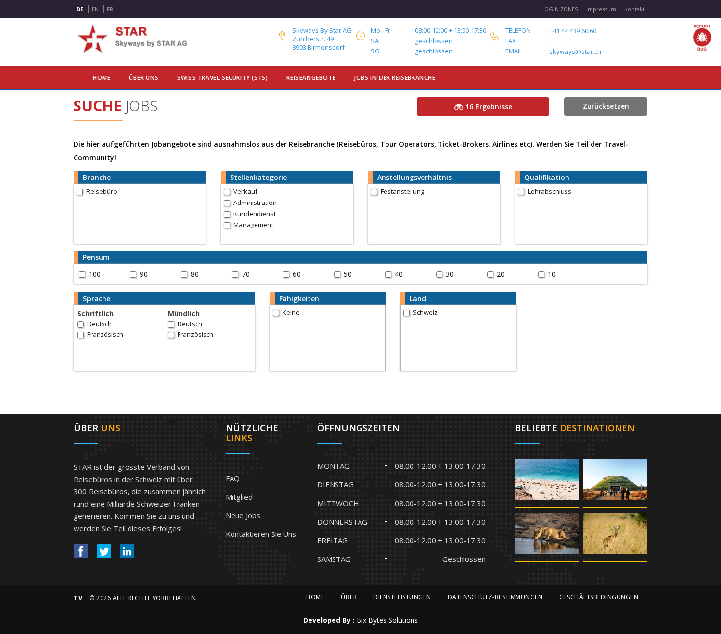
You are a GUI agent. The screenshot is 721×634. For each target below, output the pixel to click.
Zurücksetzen (606, 106)
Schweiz (425, 312)
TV (78, 597)
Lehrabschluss (549, 191)
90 (144, 274)
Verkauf (245, 191)
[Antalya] (547, 482)
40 (399, 274)
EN (95, 9)
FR (110, 9)
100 (95, 274)
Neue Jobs (243, 515)
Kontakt (634, 9)
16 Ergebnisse (488, 106)
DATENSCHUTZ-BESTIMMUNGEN (495, 597)
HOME (315, 597)
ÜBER (349, 597)
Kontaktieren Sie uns (261, 534)
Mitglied (239, 497)
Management (253, 224)
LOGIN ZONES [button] (559, 9)
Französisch (105, 334)
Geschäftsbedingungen (598, 597)
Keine (291, 312)
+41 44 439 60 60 (572, 31)
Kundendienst (254, 213)
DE (80, 9)
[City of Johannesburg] (615, 482)
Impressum (601, 9)
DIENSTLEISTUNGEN (402, 597)
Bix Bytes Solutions (387, 620)
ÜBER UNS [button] (143, 78)
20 (501, 274)
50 (348, 274)
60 (297, 274)
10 (552, 274)
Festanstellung (402, 191)
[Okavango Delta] (615, 536)
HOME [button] (101, 78)
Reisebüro (101, 191)
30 (450, 274)
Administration (255, 202)
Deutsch (99, 323)
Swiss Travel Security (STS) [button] (222, 78)
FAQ (233, 478)
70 (246, 274)
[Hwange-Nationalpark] (547, 536)
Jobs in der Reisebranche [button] (394, 78)
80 (195, 274)
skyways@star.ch (575, 51)
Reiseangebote (310, 78)
